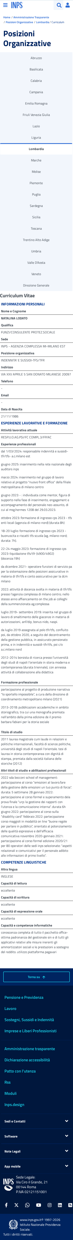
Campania (36, 92)
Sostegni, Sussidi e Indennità (29, 1019)
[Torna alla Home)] (8, 1184)
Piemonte (36, 183)
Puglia (36, 194)
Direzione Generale (36, 285)
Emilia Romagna (36, 103)
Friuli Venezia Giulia (36, 114)
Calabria (36, 80)
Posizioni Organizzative (19, 22)
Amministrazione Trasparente (31, 17)
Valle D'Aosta (36, 262)
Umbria (36, 251)
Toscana (36, 228)
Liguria (36, 137)
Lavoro (10, 1008)
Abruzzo (36, 57)
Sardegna (36, 205)
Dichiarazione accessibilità (27, 1060)
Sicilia (36, 217)
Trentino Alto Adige (36, 239)
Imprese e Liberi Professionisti (30, 1031)
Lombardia (42, 22)
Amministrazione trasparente (29, 1048)
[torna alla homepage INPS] (17, 4)
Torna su (34, 976)
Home (6, 17)
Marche (36, 160)
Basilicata (36, 69)
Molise (36, 171)
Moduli (10, 1093)
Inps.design (14, 1104)
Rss (7, 1082)
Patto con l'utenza (20, 1071)
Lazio (36, 126)
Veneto (36, 273)
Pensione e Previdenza (23, 997)
